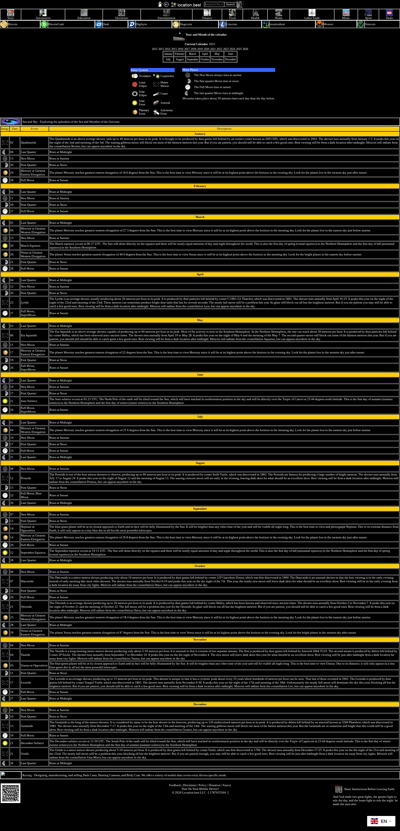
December (230, 59)
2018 (193, 49)
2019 (200, 49)
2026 (245, 49)
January (168, 53)
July (168, 59)
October (204, 59)
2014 (167, 49)
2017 (187, 49)
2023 (226, 49)
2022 (219, 49)
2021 (213, 49)
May (217, 53)
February (180, 53)
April (205, 53)
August (180, 59)
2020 (206, 49)
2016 (180, 49)
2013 (161, 49)
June (230, 53)
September (192, 59)
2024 (232, 49)
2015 (174, 49)
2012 (154, 49)
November (217, 59)
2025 (239, 49)
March (192, 53)
